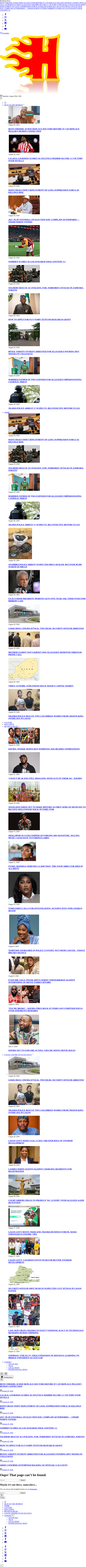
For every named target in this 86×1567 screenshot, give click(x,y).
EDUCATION (9, 724)
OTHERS (7, 1362)
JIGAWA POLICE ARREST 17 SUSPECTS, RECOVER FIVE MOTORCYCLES (44, 408)
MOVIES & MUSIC (11, 726)
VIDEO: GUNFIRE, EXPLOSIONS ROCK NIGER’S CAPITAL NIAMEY (41, 686)
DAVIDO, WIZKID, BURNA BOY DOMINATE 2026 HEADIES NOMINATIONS (44, 749)
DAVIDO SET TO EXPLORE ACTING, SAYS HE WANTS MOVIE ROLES (41, 1050)
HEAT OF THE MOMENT (13, 105)
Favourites (5, 33)
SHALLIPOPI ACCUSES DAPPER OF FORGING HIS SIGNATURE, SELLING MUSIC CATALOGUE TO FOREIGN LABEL (44, 836)
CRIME (7, 412)
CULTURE (8, 722)
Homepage (33, 1489)
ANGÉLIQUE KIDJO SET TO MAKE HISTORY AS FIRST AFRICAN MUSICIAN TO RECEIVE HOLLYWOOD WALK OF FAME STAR (47, 808)
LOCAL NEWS (13, 1368)
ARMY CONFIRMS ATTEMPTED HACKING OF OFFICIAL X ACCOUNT (34, 1465)
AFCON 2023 (13, 1364)
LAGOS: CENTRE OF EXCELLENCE (18, 1055)
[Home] (5, 103)
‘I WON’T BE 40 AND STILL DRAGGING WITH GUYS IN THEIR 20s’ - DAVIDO (45, 778)
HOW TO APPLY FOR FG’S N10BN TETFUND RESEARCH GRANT (39, 319)
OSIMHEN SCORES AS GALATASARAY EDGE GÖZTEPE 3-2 (37, 262)
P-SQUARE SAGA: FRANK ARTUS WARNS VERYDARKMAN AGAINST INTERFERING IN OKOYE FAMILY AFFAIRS (41, 981)
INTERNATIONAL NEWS (17, 1369)
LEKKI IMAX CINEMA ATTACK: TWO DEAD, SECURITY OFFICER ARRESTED (46, 628)
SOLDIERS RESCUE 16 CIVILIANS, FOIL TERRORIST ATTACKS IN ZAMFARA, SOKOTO (42, 1437)
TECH (10, 1366)
